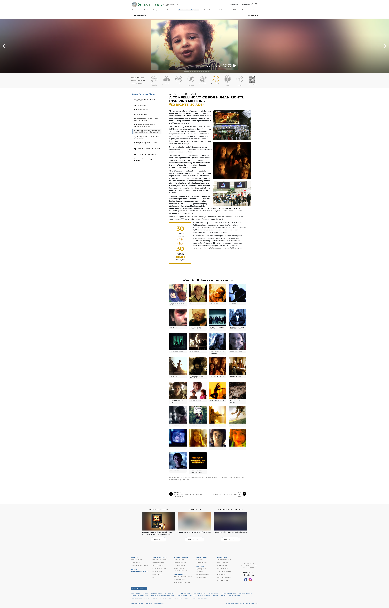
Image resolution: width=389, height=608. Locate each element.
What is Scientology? (151, 10)
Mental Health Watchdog (224, 577)
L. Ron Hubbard (135, 595)
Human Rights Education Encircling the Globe (147, 149)
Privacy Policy (230, 605)
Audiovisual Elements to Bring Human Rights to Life (227, 495)
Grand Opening (135, 563)
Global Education (140, 105)
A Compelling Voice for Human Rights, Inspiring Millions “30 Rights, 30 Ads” (147, 131)
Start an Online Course (245, 595)
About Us (135, 10)
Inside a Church (157, 574)
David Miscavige (213, 595)
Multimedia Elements (141, 110)
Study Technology (222, 563)
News (255, 10)
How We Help (139, 15)
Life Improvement (179, 565)
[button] (186, 71)
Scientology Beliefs (158, 563)
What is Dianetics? (157, 565)
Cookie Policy (238, 605)
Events (244, 10)
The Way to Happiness (224, 560)
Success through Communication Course (181, 569)
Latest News (199, 560)
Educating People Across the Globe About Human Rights (146, 119)
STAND (192, 598)
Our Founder (168, 10)
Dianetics (145, 595)
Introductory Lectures (202, 574)
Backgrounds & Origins (159, 568)
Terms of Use (246, 605)
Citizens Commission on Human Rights (196, 600)
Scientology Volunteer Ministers (139, 598)
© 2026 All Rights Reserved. (147, 605)
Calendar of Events (201, 563)
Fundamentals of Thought (182, 582)
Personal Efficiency (180, 563)
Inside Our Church (136, 560)
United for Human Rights (143, 94)
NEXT (240, 492)
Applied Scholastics (234, 598)
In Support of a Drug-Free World (140, 600)
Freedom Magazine (182, 598)
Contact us (234, 4)
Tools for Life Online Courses (183, 576)
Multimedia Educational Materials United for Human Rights (188, 495)
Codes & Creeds (157, 571)
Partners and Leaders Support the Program (145, 159)
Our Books (207, 10)
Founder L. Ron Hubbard (159, 560)
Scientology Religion (170, 595)
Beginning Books (201, 569)
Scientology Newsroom (199, 595)
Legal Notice (254, 605)
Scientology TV (246, 4)
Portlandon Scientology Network (140, 570)
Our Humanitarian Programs (188, 10)
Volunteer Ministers (223, 580)
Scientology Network (156, 595)
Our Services (223, 10)
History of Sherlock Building (139, 565)
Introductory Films (201, 577)
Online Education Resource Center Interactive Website (145, 143)
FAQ (234, 10)
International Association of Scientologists (162, 598)
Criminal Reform (222, 565)
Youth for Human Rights (175, 600)
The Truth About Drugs (224, 571)
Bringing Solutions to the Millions (145, 154)
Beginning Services (181, 557)
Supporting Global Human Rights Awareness (145, 99)
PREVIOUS (177, 492)
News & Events (201, 557)
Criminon (215, 598)
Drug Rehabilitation (223, 568)
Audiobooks (199, 572)
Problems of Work (179, 579)
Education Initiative (140, 114)
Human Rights (221, 574)
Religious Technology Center (228, 595)
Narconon (223, 598)
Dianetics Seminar (179, 560)
